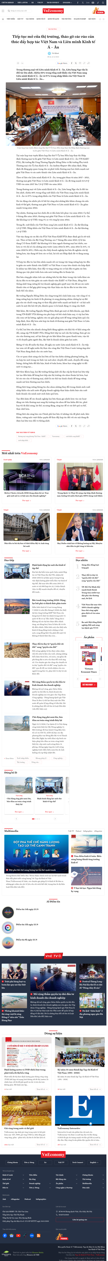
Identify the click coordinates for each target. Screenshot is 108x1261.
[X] (82, 2)
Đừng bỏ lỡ (10, 773)
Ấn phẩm (89, 637)
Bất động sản (94, 19)
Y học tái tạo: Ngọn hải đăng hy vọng (86, 889)
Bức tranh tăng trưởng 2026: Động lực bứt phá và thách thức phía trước (49, 602)
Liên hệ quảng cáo (80, 1220)
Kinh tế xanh (53, 19)
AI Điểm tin (53, 901)
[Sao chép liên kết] (84, 63)
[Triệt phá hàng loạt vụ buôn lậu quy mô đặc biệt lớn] (14, 971)
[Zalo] (88, 2)
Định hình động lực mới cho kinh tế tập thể (48, 566)
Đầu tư (20, 19)
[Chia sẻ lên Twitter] (76, 63)
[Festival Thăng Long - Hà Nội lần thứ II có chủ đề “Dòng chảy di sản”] (92, 971)
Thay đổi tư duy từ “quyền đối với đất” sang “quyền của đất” (47, 645)
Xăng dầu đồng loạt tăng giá (90, 566)
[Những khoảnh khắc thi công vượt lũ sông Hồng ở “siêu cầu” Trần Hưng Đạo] (14, 1000)
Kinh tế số (41, 19)
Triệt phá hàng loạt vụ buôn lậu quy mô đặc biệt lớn (14, 985)
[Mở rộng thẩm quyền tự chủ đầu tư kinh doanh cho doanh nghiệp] (53, 977)
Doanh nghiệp (80, 19)
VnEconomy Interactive (69, 1128)
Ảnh (4, 1199)
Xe (32, 2)
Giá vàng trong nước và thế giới (19, 1128)
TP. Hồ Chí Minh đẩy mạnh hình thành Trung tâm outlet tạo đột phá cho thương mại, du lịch (91, 592)
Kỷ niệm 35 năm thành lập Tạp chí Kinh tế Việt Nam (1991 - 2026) (78, 1071)
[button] (55, 818)
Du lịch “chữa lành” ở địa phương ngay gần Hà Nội (91, 1014)
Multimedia (11, 831)
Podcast (78, 831)
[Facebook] (77, 2)
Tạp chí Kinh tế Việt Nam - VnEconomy (90, 1255)
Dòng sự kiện (53, 1033)
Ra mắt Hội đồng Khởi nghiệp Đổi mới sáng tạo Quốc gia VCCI (92, 625)
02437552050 (64, 1215)
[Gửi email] (80, 63)
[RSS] (38, 1235)
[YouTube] (93, 2)
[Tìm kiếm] (9, 11)
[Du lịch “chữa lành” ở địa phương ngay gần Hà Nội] (92, 1000)
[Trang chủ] (3, 19)
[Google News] (103, 2)
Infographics (87, 831)
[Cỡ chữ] (22, 63)
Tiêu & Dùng (23, 2)
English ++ (67, 2)
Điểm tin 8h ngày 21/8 (26, 940)
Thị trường (66, 19)
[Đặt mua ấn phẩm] (98, 10)
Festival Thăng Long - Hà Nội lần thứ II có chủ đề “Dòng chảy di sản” (91, 985)
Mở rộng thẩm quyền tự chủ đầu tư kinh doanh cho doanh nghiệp (48, 683)
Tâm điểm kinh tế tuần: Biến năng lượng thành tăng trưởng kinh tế (86, 859)
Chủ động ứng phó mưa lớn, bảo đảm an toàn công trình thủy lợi (47, 718)
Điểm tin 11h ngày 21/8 (27, 925)
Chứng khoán (8, 2)
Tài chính (30, 19)
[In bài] (18, 63)
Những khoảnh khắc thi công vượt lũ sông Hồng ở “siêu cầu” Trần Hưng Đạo (13, 1016)
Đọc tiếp (9, 560)
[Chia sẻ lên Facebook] (71, 63)
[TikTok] (98, 2)
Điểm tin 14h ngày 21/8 (27, 909)
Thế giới (59, 460)
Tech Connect (53, 2)
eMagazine (98, 831)
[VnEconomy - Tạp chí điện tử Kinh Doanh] (53, 1154)
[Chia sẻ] (88, 63)
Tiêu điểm (11, 19)
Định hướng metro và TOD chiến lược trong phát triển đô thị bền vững (24, 1071)
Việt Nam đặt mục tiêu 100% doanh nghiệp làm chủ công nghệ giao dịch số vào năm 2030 (92, 610)
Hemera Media (37, 1253)
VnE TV (40, 2)
